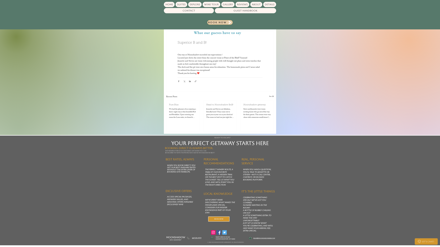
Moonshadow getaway (254, 105)
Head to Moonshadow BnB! (219, 105)
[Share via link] (195, 81)
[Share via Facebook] (179, 81)
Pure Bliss (174, 105)
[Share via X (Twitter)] (184, 81)
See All (271, 96)
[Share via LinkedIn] (190, 81)
